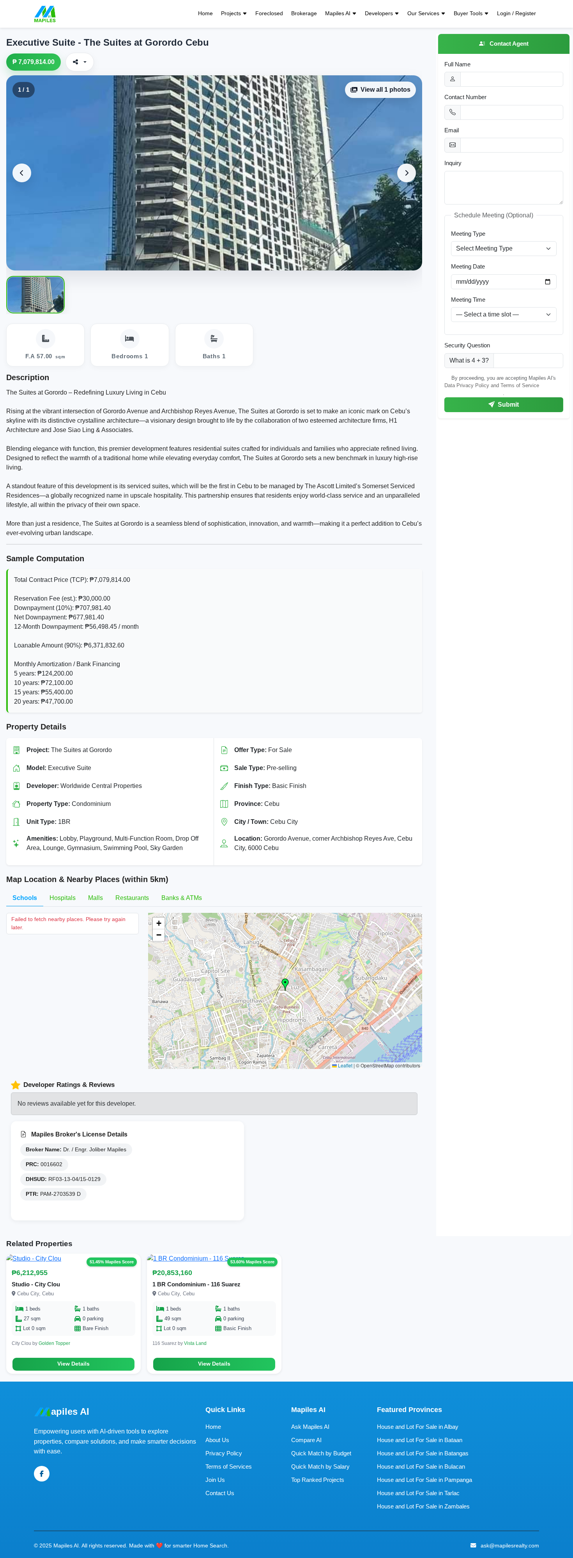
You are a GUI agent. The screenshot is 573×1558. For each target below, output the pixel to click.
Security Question (467, 345)
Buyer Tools (468, 13)
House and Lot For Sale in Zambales (423, 1506)
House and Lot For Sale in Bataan (419, 1440)
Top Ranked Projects (317, 1479)
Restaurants (132, 898)
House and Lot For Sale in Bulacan (421, 1466)
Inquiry (453, 163)
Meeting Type (468, 233)
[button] (285, 984)
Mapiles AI (337, 13)
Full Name (457, 64)
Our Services (423, 13)
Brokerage (304, 13)
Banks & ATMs (181, 898)
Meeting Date (468, 266)
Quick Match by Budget (321, 1453)
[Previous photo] (21, 173)
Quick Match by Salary (320, 1466)
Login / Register (516, 13)
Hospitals (63, 898)
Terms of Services (228, 1466)
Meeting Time (468, 299)
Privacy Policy (223, 1453)
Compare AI (306, 1440)
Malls (95, 898)
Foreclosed (269, 13)
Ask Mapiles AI (310, 1426)
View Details (73, 1364)
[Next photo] (406, 173)
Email (451, 130)
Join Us (215, 1479)
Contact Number (465, 97)
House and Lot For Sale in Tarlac (418, 1493)
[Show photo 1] (35, 294)
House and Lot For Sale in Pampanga (424, 1479)
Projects (231, 13)
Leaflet (344, 1065)
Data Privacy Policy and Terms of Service (491, 385)
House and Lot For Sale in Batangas (423, 1453)
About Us (217, 1440)
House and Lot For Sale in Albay (417, 1426)
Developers (379, 13)
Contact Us (219, 1493)
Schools (24, 898)
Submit (507, 404)
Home (205, 13)
